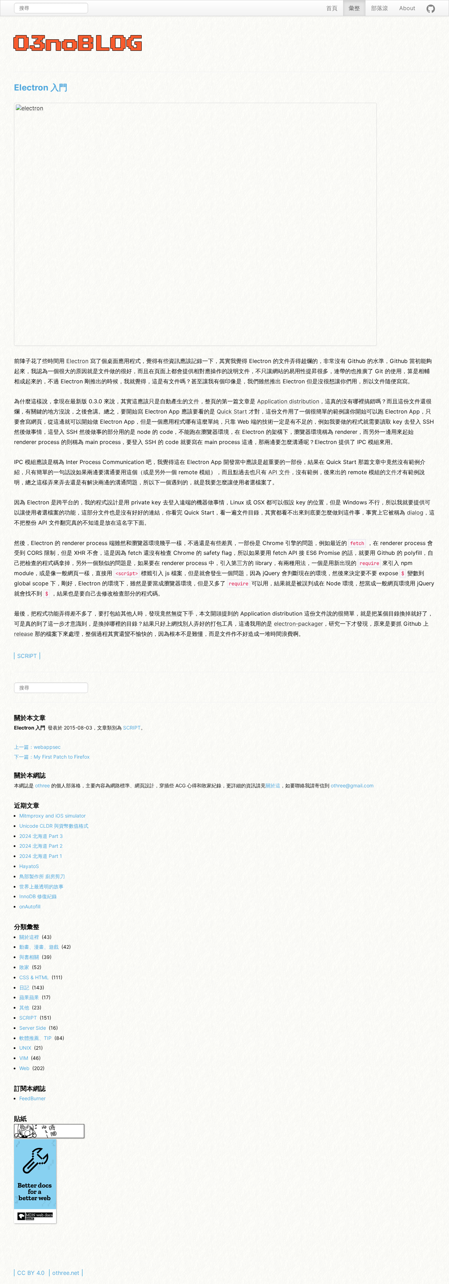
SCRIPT (27, 655)
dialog (415, 512)
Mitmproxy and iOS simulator (52, 816)
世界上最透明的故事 (41, 886)
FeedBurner (32, 1098)
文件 (193, 401)
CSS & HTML (34, 977)
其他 (24, 1007)
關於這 (273, 785)
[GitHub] (431, 8)
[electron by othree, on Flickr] (195, 224)
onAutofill (29, 906)
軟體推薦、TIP (35, 1038)
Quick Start (232, 411)
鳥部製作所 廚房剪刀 (42, 876)
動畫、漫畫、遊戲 (39, 947)
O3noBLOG (78, 44)
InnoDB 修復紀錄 (38, 896)
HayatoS (29, 866)
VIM (23, 1058)
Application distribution (288, 401)
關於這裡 (29, 937)
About (407, 8)
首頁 (331, 8)
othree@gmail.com (352, 785)
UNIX (25, 1048)
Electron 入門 (40, 87)
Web (24, 1068)
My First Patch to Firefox (52, 757)
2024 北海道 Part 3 (41, 836)
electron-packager (298, 623)
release (23, 633)
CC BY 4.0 (31, 1272)
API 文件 (279, 472)
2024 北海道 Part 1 (40, 856)
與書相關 (29, 957)
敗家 (24, 967)
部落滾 (379, 8)
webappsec (37, 747)
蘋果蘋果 (29, 997)
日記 (24, 987)
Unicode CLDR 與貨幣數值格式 (53, 826)
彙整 (354, 8)
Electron (77, 360)
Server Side (32, 1028)
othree (42, 785)
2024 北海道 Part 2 (40, 846)
